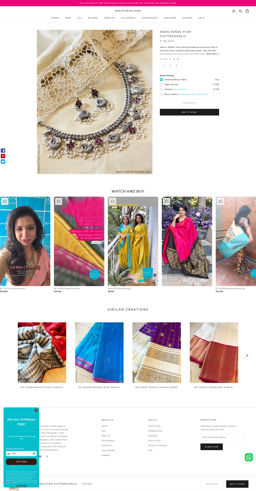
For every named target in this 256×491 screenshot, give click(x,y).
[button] (9, 453)
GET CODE (21, 461)
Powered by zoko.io (21, 486)
